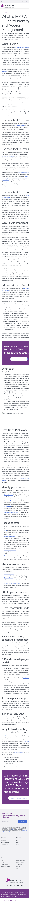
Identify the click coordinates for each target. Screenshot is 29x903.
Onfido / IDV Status (20, 862)
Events (17, 850)
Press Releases (4, 864)
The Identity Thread (5, 866)
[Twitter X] (7, 885)
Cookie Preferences (5, 896)
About (17, 840)
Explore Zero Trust (19, 359)
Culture (17, 848)
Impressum (18, 853)
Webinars (18, 851)
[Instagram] (14, 885)
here (12, 829)
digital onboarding (19, 125)
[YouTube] (22, 885)
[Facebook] (11, 885)
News (2, 862)
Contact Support (5, 842)
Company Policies (22, 894)
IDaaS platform (18, 752)
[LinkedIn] (18, 885)
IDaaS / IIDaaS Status (20, 860)
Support (17, 842)
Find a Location (4, 844)
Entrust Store (19, 864)
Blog (23, 1)
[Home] (7, 5)
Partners (17, 844)
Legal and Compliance (20, 870)
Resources (18, 866)
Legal (2, 892)
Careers (17, 846)
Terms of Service (4, 894)
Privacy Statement (6, 831)
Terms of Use (24, 830)
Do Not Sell (14, 896)
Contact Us (3, 840)
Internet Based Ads (19, 892)
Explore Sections (10, 900)
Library (17, 868)
